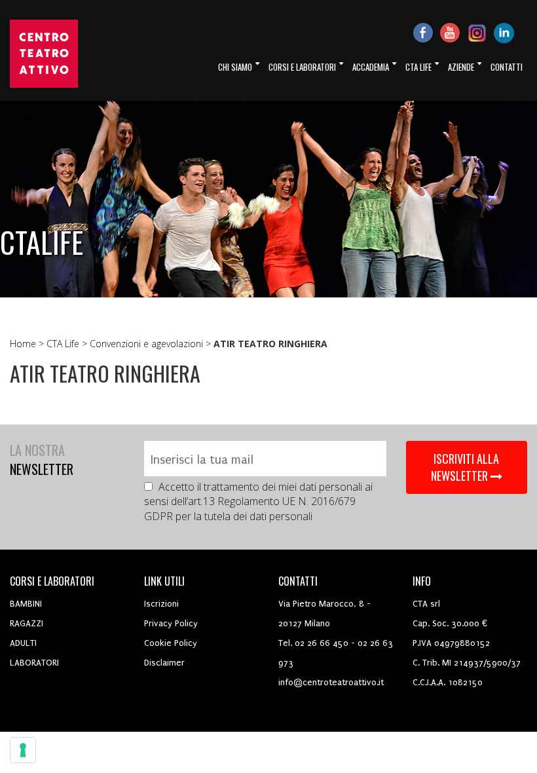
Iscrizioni (161, 604)
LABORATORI (34, 663)
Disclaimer (164, 663)
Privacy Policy (171, 623)
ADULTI (23, 643)
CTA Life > (68, 343)
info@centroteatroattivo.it (331, 682)
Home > (28, 343)
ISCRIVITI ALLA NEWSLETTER (465, 467)
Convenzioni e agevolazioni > (151, 343)
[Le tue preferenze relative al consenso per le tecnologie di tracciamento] (22, 750)
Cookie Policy (170, 643)
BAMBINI (26, 604)
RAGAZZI (26, 623)
